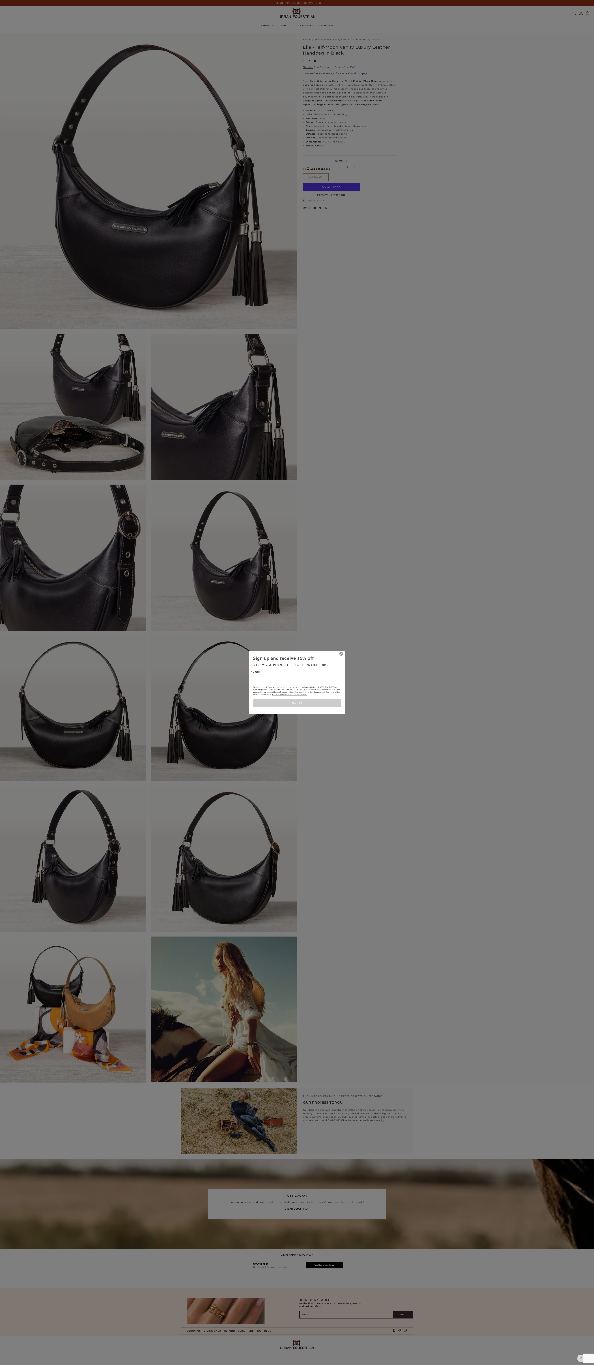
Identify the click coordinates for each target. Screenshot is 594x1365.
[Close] (342, 654)
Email (256, 672)
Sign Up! (297, 703)
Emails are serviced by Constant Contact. (289, 694)
